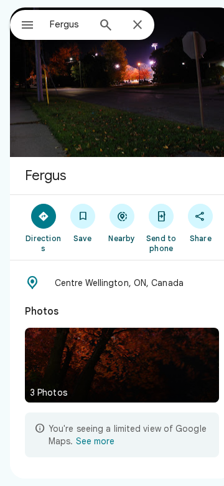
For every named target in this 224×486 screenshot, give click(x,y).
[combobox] (69, 24)
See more (95, 441)
